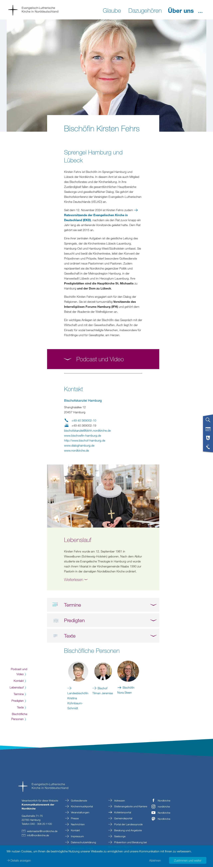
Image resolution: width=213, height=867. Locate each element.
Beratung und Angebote (127, 830)
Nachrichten (77, 824)
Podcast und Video (19, 671)
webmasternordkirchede (42, 831)
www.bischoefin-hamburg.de (82, 435)
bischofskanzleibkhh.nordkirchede (87, 430)
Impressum (77, 836)
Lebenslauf (17, 687)
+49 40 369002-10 (84, 420)
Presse (74, 818)
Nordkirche (164, 800)
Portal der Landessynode (128, 824)
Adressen (119, 800)
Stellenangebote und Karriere (130, 806)
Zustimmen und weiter (187, 860)
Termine (19, 694)
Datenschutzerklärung (83, 842)
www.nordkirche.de (76, 450)
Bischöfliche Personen (19, 716)
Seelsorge (119, 836)
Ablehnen (155, 860)
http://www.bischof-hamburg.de (84, 440)
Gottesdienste (78, 800)
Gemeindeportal (122, 818)
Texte (20, 707)
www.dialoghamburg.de (79, 445)
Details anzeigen (21, 860)
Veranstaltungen (79, 812)
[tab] (208, 421)
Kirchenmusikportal (81, 806)
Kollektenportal (122, 812)
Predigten (17, 700)
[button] (200, 10)
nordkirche (164, 806)
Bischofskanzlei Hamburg (83, 400)
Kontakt (19, 680)
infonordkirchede (38, 835)
